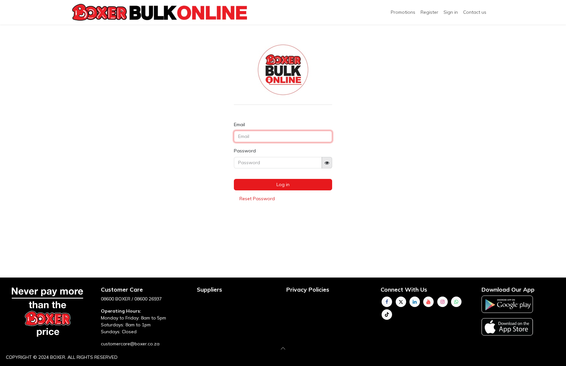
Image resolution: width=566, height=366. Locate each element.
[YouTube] (428, 302)
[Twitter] (401, 302)
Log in (283, 184)
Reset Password (257, 199)
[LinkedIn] (414, 302)
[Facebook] (387, 302)
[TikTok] (387, 314)
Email (239, 124)
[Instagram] (442, 302)
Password (245, 151)
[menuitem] (429, 12)
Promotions (403, 12)
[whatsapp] (456, 302)
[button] (283, 348)
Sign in (450, 12)
